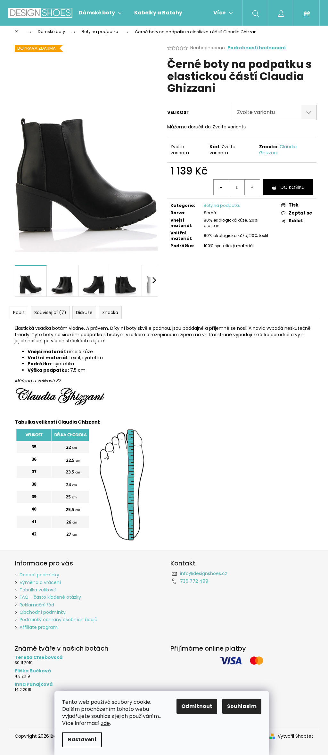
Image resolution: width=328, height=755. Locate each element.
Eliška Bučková (33, 671)
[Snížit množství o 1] (221, 187)
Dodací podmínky (39, 575)
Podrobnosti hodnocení (256, 48)
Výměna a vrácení (40, 582)
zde (105, 723)
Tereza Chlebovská (38, 657)
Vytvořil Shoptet (295, 736)
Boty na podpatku (222, 205)
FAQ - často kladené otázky (50, 597)
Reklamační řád (37, 605)
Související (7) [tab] (50, 312)
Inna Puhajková (34, 684)
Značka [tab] (110, 312)
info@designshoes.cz (203, 573)
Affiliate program (39, 627)
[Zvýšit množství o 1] (252, 187)
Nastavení (82, 739)
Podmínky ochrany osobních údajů (58, 619)
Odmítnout (196, 706)
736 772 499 (194, 581)
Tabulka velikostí (38, 590)
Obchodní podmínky (43, 612)
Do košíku (293, 187)
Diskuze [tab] (84, 312)
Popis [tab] (19, 312)
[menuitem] (100, 13)
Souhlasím (242, 706)
